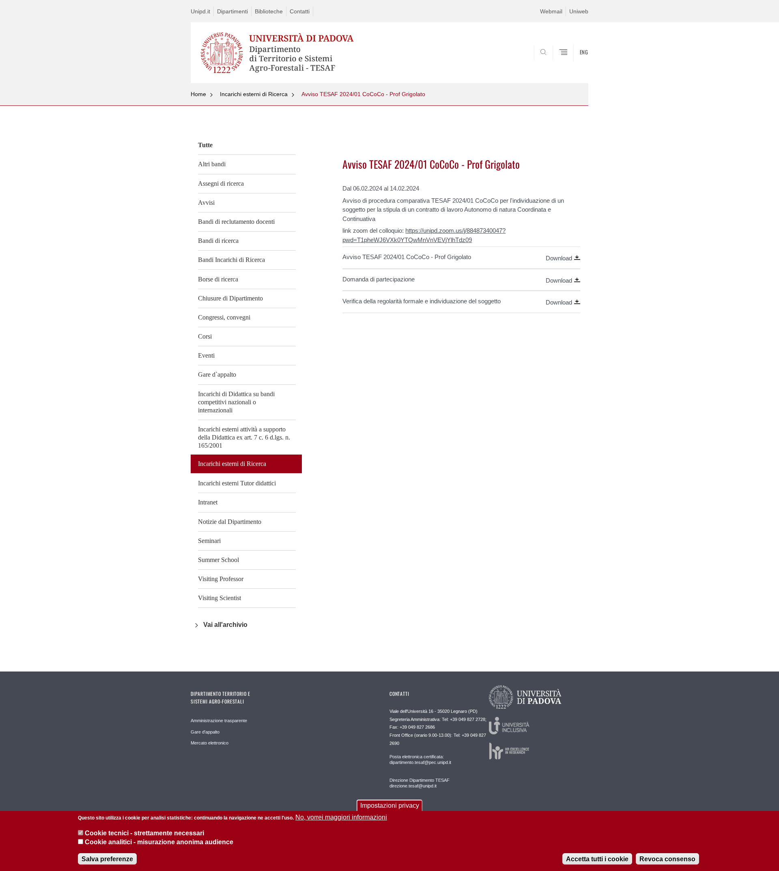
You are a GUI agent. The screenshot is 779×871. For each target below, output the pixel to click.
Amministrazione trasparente (219, 720)
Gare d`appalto (217, 374)
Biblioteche (269, 11)
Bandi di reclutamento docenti (236, 221)
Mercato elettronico (209, 742)
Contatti (300, 11)
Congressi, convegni (224, 317)
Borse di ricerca (218, 279)
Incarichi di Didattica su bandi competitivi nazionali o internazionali (236, 402)
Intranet (207, 502)
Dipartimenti (232, 11)
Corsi (205, 336)
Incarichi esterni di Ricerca (254, 94)
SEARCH (574, 64)
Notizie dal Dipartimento (229, 521)
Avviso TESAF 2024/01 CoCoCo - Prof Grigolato (363, 94)
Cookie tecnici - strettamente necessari (144, 832)
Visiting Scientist (219, 597)
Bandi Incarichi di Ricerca (231, 259)
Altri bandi (212, 164)
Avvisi (206, 202)
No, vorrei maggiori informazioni (341, 817)
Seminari (209, 540)
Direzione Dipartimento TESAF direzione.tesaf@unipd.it (420, 783)
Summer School (218, 559)
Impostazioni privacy (389, 805)
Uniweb (578, 11)
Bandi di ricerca (218, 240)
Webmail (551, 11)
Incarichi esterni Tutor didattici (237, 483)
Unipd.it (200, 11)
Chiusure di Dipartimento (230, 298)
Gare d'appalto (205, 731)
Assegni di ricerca (221, 183)
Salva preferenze (107, 858)
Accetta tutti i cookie (597, 858)
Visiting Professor (220, 578)
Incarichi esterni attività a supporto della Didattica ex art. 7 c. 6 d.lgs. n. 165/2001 (244, 437)
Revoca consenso (667, 858)
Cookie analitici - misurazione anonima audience (159, 842)
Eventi (206, 355)
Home (198, 94)
